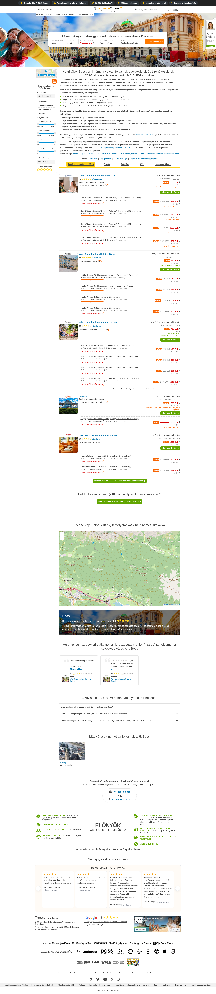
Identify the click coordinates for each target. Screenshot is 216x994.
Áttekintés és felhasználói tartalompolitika (132, 985)
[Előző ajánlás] (38, 888)
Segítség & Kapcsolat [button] (44, 9)
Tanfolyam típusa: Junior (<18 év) (81, 164)
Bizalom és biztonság (162, 985)
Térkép (107, 164)
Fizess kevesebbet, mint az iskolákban (71, 3)
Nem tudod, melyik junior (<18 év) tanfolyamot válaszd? (119, 781)
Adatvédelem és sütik (66, 985)
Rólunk (82, 985)
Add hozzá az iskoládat (201, 985)
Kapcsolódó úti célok (163, 164)
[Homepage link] (37, 14)
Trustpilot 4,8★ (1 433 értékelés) (36, 3)
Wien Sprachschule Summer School (80, 680)
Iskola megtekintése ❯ (170, 192)
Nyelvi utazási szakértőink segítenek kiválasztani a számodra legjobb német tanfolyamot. (119, 784)
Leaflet (167, 605)
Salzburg (62, 763)
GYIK (142, 164)
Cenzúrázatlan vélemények (156, 3)
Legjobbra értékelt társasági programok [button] (144, 159)
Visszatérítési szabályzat (43, 985)
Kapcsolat (93, 985)
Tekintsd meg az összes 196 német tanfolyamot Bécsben (118, 481)
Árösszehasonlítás (154, 42)
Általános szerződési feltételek (17, 985)
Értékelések (125, 164)
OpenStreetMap (175, 605)
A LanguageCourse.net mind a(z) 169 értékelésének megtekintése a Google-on (105, 923)
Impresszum (107, 985)
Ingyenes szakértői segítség (185, 3)
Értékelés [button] (93, 159)
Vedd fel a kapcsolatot (145, 134)
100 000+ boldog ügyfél (104, 3)
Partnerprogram (181, 985)
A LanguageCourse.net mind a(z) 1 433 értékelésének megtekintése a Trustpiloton (57, 928)
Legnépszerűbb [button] (105, 159)
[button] (169, 10)
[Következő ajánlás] (177, 888)
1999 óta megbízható (129, 3)
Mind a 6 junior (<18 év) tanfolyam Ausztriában (118, 501)
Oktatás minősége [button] (120, 159)
